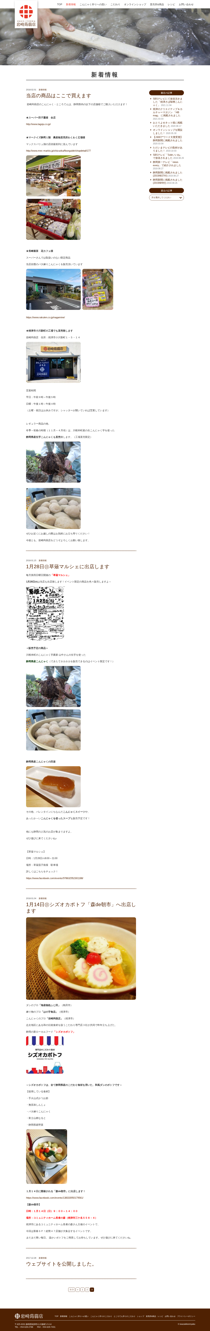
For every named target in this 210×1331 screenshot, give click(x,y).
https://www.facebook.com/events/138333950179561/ (54, 1197)
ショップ (140, 1316)
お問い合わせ (186, 4)
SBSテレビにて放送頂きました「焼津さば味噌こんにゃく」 (167, 101)
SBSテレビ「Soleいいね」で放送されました (168, 156)
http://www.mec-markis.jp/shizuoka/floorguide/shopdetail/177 (58, 150)
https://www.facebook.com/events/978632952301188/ (54, 878)
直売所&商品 (157, 4)
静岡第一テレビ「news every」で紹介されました (167, 165)
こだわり (115, 4)
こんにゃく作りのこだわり (101, 1316)
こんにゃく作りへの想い (93, 4)
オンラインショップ (135, 4)
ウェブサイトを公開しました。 (61, 1264)
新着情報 (71, 4)
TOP (59, 4)
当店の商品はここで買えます (58, 95)
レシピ (171, 4)
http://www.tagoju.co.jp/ (38, 124)
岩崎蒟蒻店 (26, 14)
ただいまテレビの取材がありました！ (167, 149)
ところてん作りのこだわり (124, 1316)
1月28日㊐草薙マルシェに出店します (68, 566)
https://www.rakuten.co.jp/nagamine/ (45, 317)
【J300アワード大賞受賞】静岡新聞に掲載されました (168, 140)
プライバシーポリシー (186, 1316)
